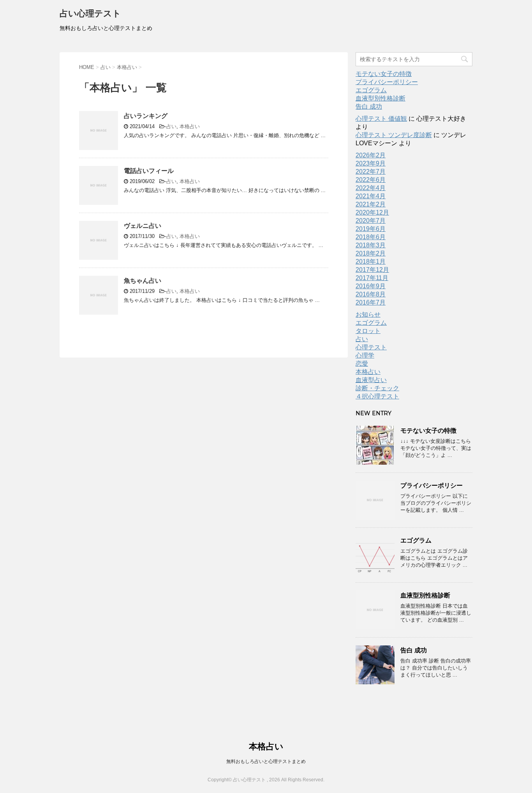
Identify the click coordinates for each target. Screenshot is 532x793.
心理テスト (371, 347)
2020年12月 (372, 212)
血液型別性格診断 (380, 98)
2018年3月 (371, 245)
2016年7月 (371, 302)
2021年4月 (371, 196)
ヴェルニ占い (142, 225)
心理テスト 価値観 (381, 118)
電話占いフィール (149, 170)
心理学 (365, 355)
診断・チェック (377, 388)
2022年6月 (371, 179)
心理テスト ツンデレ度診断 (394, 135)
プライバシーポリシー (387, 82)
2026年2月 (371, 155)
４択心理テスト (377, 396)
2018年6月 (371, 237)
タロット (368, 331)
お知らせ (368, 314)
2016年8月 (371, 294)
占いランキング (145, 116)
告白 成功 (369, 106)
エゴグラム (371, 90)
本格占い (190, 126)
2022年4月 (371, 188)
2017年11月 (372, 278)
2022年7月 (371, 171)
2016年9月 (371, 286)
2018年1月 (371, 261)
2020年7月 (371, 220)
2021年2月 (371, 204)
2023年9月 (371, 163)
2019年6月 (371, 229)
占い (171, 126)
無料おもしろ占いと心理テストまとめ (266, 761)
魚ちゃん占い (142, 280)
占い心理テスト (90, 13)
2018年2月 (371, 253)
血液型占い (371, 380)
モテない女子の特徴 (384, 73)
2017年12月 (372, 269)
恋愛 (362, 363)
